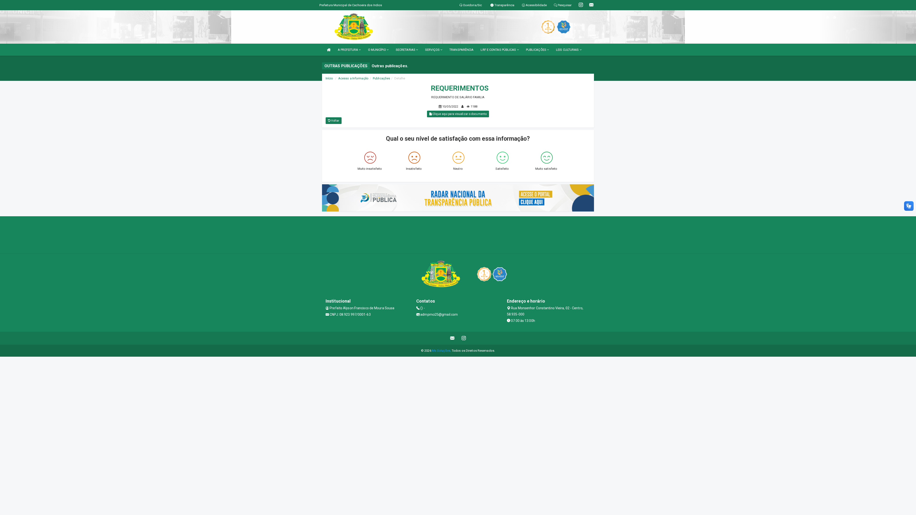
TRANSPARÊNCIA (461, 50)
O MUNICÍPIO (377, 50)
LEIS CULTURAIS (568, 50)
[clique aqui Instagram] (464, 338)
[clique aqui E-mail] (452, 338)
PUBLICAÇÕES (536, 50)
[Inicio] (328, 50)
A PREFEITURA (348, 50)
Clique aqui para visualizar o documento (459, 114)
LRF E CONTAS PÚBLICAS (499, 50)
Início (329, 78)
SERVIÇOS (432, 50)
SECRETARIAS (406, 50)
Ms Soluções (441, 350)
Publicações (381, 78)
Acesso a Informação (353, 78)
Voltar (334, 120)
